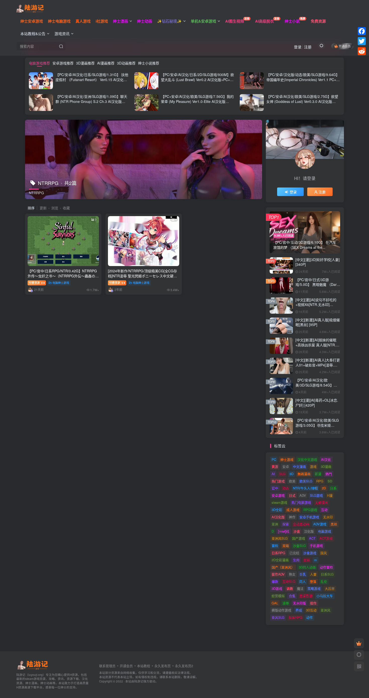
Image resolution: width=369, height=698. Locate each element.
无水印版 (299, 603)
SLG (282, 473)
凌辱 (285, 603)
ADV (302, 495)
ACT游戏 (326, 538)
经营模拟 (278, 595)
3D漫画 (326, 466)
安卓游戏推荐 (63, 63)
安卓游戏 (278, 495)
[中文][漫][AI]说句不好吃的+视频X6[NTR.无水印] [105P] (315, 304)
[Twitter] (362, 41)
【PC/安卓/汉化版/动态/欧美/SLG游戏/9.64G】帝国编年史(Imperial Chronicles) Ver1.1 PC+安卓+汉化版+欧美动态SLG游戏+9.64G (303, 79)
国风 (323, 552)
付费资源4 (37, 283)
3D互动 (311, 610)
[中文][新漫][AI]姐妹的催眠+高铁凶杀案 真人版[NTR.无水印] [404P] (317, 344)
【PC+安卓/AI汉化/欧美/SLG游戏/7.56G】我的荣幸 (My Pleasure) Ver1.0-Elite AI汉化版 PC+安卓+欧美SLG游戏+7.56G (197, 101)
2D (324, 488)
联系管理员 (107, 665)
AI (273, 473)
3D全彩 (277, 509)
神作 (292, 517)
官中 (275, 488)
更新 (43, 207)
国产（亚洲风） (283, 567)
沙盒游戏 (309, 552)
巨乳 (302, 574)
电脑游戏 (324, 531)
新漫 (318, 473)
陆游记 (138, 681)
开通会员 (345, 46)
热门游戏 (278, 481)
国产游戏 (298, 538)
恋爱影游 (306, 595)
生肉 (296, 559)
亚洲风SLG (280, 538)
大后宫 (330, 588)
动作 (309, 617)
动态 (285, 488)
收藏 (66, 207)
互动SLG (288, 581)
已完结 (294, 552)
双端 (285, 545)
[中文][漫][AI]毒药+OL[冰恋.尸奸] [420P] (316, 403)
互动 (324, 509)
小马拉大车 (325, 595)
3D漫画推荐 (85, 63)
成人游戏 (292, 509)
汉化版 (309, 531)
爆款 (275, 581)
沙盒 (296, 531)
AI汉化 (326, 459)
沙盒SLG (299, 545)
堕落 (313, 581)
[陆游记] (30, 8)
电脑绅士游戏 (60, 283)
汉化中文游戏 (307, 459)
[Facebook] (362, 31)
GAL (275, 603)
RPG (319, 481)
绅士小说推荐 (148, 63)
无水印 (328, 517)
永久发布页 (162, 665)
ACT (312, 538)
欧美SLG (305, 481)
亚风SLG (278, 617)
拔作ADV (278, 574)
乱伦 (324, 581)
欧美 (292, 481)
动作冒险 (326, 567)
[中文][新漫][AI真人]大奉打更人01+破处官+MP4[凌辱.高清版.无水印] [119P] (317, 364)
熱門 (328, 473)
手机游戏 (316, 545)
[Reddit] (362, 51)
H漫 (330, 495)
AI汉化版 (278, 517)
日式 (292, 495)
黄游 (275, 466)
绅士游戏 (286, 459)
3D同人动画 (307, 567)
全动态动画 (301, 524)
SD (330, 481)
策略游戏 (314, 588)
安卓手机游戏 (309, 517)
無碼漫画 (304, 473)
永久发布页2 (184, 665)
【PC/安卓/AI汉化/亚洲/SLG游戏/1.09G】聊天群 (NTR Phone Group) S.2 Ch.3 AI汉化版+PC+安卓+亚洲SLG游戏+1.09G (91, 101)
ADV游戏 (319, 524)
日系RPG (278, 552)
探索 (285, 524)
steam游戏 (279, 502)
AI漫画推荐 (105, 63)
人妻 (313, 574)
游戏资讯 (62, 33)
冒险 (275, 545)
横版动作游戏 (281, 610)
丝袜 (306, 559)
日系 (333, 488)
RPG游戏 (310, 509)
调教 (289, 588)
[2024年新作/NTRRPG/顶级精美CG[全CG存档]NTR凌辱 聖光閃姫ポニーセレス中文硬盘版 (142, 275)
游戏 (313, 466)
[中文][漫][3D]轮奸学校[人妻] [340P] (317, 262)
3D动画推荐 (126, 63)
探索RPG (295, 617)
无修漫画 (321, 502)
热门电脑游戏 (301, 502)
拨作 (313, 603)
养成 (298, 610)
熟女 (292, 574)
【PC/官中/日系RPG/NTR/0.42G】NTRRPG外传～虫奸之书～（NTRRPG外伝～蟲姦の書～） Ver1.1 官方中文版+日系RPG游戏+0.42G (63, 278)
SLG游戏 (316, 495)
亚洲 (275, 524)
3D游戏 (277, 588)
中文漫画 (299, 466)
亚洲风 (325, 610)
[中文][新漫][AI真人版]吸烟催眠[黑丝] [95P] (317, 322)
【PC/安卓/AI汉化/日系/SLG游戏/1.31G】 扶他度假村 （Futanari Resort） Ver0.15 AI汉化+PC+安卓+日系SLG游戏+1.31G (91, 79)
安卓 (285, 466)
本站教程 (143, 665)
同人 (302, 581)
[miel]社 (283, 531)
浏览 (54, 207)
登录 (297, 46)
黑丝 (334, 524)
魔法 (300, 588)
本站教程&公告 (32, 33)
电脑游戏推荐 (39, 63)
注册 (308, 46)
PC (274, 459)
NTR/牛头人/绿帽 (305, 488)
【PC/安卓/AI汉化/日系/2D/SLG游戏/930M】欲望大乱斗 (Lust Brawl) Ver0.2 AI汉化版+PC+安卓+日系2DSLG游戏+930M (197, 79)
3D (291, 473)
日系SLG (327, 574)
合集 (292, 595)
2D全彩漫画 (280, 559)
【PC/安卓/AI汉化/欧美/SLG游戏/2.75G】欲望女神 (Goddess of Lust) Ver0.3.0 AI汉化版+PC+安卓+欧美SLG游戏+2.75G (302, 101)
